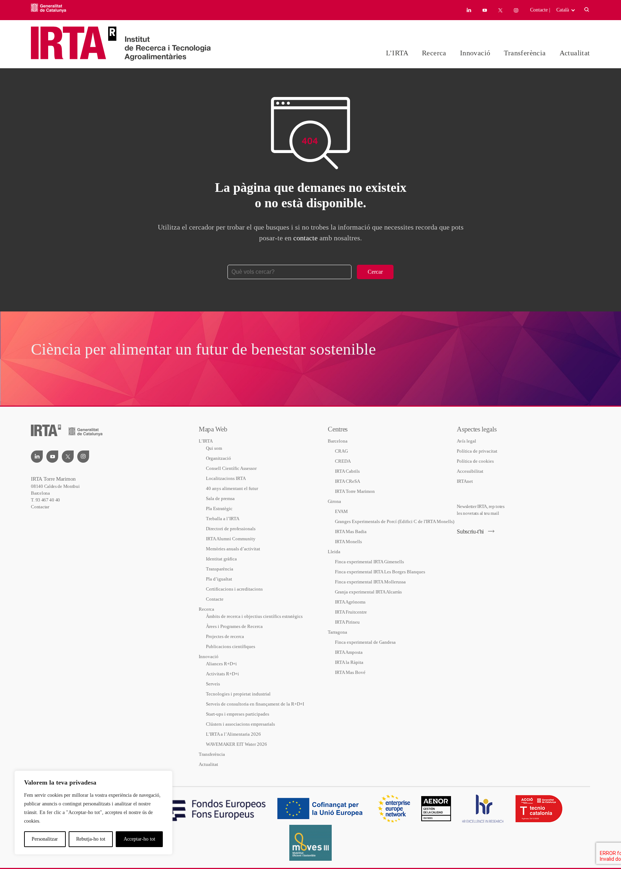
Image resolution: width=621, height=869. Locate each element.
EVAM (341, 511)
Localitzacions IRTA (226, 478)
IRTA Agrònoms (350, 602)
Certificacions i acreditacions (234, 589)
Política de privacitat (477, 451)
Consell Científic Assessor (231, 468)
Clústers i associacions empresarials (240, 724)
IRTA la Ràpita (349, 662)
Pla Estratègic (219, 508)
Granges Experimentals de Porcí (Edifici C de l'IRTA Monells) (394, 521)
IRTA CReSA (347, 481)
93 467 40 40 (48, 500)
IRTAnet (465, 481)
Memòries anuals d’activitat (233, 548)
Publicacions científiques (230, 646)
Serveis (213, 684)
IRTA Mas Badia (351, 531)
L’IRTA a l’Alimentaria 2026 (233, 734)
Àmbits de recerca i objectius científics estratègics (254, 616)
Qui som (214, 448)
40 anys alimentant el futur (232, 488)
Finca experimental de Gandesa (365, 642)
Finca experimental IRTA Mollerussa (370, 581)
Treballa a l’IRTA (222, 518)
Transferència (525, 53)
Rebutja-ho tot (90, 839)
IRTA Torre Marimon (355, 491)
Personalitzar (45, 839)
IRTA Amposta (349, 652)
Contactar (40, 506)
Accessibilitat (470, 471)
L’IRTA (397, 53)
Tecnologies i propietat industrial (238, 694)
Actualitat (575, 53)
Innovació (475, 53)
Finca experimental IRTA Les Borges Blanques (380, 571)
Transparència (219, 569)
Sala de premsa (220, 498)
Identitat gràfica (221, 558)
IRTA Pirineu (347, 622)
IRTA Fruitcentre (351, 612)
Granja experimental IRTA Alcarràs (368, 592)
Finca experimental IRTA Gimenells (369, 561)
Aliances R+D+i (221, 663)
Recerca (434, 53)
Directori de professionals (231, 528)
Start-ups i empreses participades (237, 714)
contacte (305, 238)
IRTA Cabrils (347, 471)
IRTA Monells (348, 541)
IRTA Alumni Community (231, 538)
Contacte (215, 599)
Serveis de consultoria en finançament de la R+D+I (255, 704)
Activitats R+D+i (222, 673)
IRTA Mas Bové (350, 672)
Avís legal (466, 441)
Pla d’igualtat (219, 579)
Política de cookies (475, 461)
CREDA (343, 461)
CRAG (341, 451)
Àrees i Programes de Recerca (234, 626)
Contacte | (540, 10)
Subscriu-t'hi (470, 531)
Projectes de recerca (225, 636)
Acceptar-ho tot (139, 839)
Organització (218, 458)
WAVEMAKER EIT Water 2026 (236, 744)
